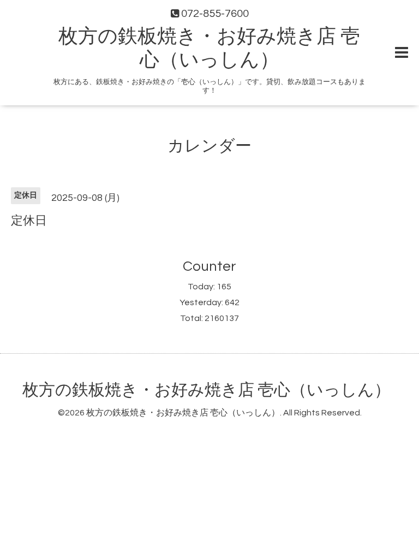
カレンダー (209, 146)
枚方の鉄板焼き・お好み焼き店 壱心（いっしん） (206, 390)
